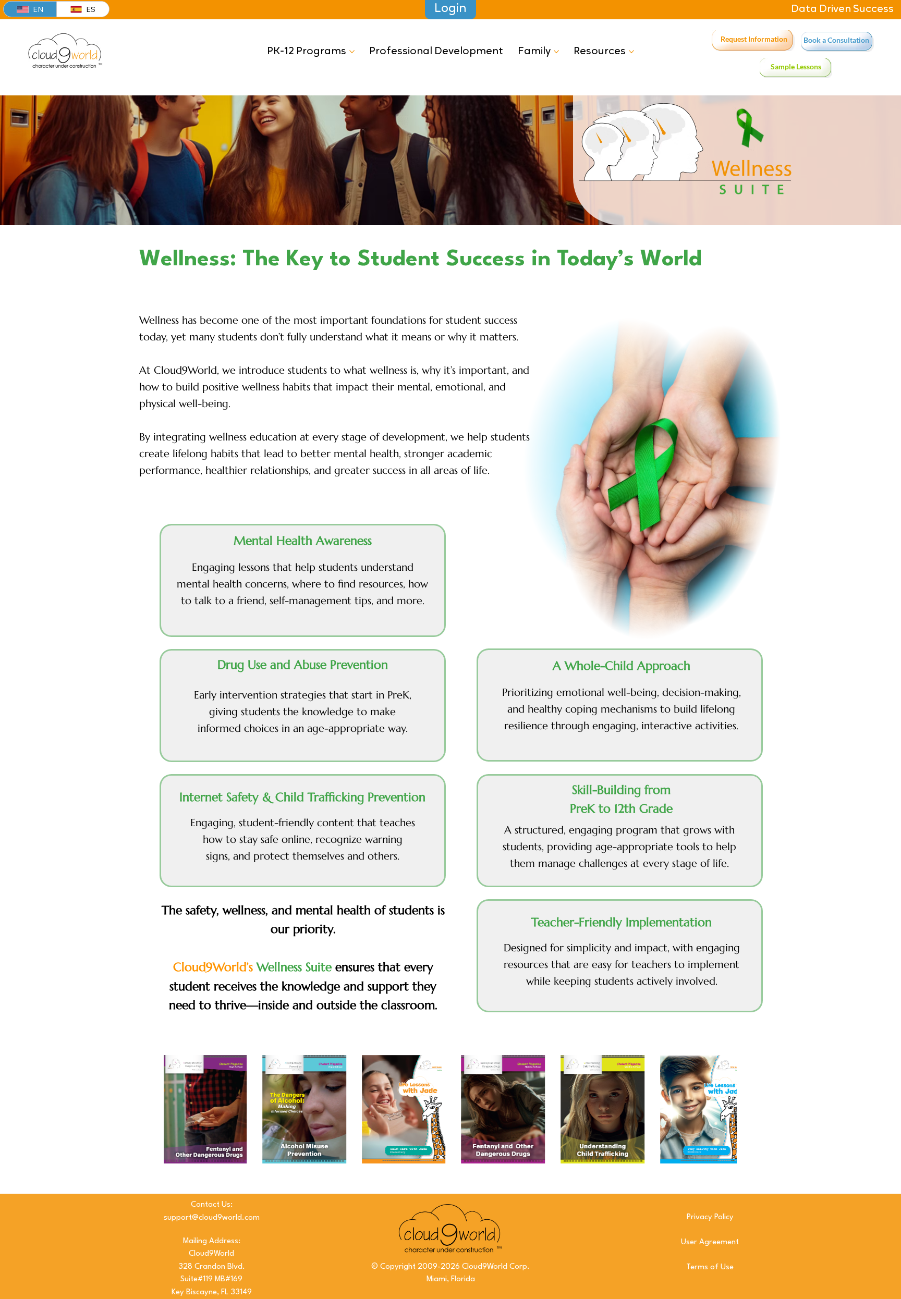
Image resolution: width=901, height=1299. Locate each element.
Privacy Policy (710, 1217)
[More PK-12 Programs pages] (352, 51)
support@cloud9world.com (212, 1218)
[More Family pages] (556, 51)
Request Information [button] (754, 39)
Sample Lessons (796, 67)
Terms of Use (710, 1267)
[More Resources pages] (631, 51)
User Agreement (710, 1242)
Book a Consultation (836, 40)
